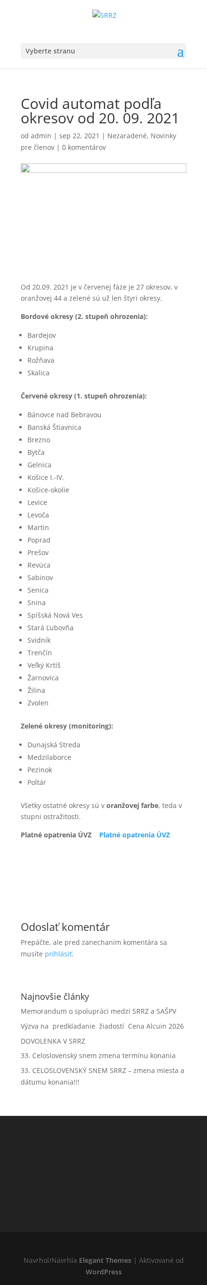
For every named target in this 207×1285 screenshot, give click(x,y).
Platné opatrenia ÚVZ (134, 834)
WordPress (104, 1271)
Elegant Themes (105, 1260)
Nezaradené (127, 135)
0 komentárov (84, 147)
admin (41, 135)
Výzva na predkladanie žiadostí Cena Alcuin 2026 (102, 1026)
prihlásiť (58, 953)
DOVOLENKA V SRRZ (53, 1041)
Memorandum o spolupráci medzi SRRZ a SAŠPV (98, 1011)
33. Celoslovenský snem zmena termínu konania (98, 1055)
